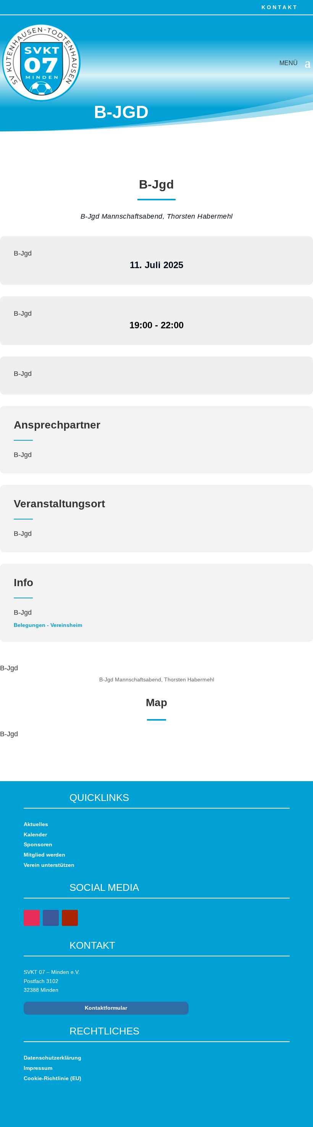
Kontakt (279, 7)
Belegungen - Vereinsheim (48, 625)
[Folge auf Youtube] (40, 7)
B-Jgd (23, 253)
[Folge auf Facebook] (7, 7)
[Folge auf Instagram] (24, 7)
